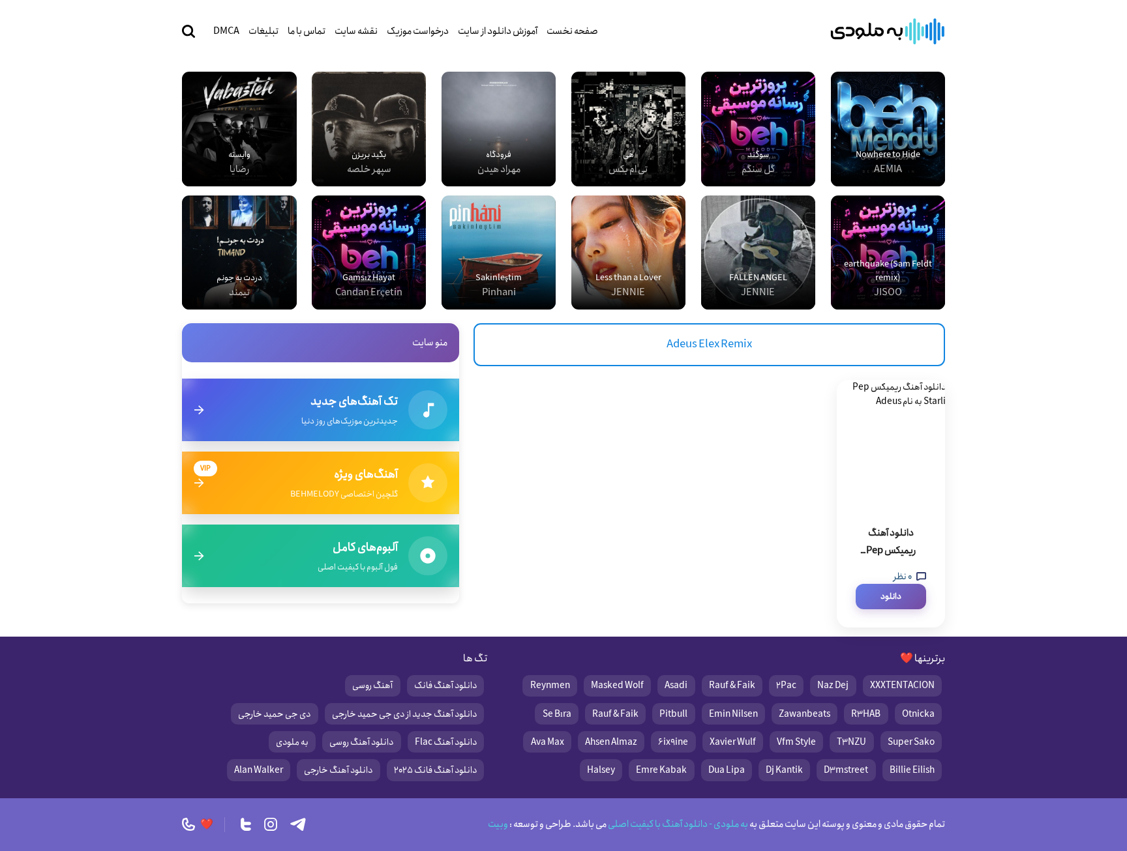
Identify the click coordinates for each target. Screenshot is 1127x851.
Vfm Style (796, 742)
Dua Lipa (726, 770)
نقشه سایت (356, 31)
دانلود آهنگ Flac (446, 742)
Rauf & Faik (732, 685)
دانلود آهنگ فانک (445, 685)
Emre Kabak (661, 770)
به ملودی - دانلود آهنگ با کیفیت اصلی (677, 824)
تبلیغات (263, 31)
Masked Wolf (617, 685)
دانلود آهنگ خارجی (338, 770)
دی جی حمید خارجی (274, 714)
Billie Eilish (912, 770)
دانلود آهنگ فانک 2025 (435, 770)
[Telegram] (298, 824)
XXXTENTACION (902, 685)
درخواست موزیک (418, 31)
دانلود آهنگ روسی (361, 742)
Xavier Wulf (733, 742)
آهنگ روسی (372, 685)
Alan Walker (258, 770)
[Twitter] (246, 824)
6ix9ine (673, 742)
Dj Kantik (784, 770)
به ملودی (292, 742)
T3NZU (851, 742)
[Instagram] (270, 824)
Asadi (676, 685)
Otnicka (918, 714)
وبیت (498, 824)
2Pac (786, 685)
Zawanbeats (804, 714)
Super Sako (911, 742)
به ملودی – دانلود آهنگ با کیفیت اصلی (887, 31)
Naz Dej (833, 685)
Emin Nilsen (733, 714)
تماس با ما (306, 31)
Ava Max (547, 742)
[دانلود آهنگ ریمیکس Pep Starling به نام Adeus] (891, 445)
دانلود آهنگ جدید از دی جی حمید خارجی (404, 714)
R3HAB (865, 714)
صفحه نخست (572, 31)
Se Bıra (557, 714)
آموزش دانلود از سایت (497, 31)
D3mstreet (846, 770)
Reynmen (550, 685)
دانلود (890, 596)
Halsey (601, 770)
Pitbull (673, 714)
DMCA (226, 31)
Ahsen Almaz (611, 742)
